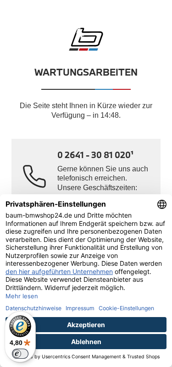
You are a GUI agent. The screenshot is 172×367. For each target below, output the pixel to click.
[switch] (20, 354)
